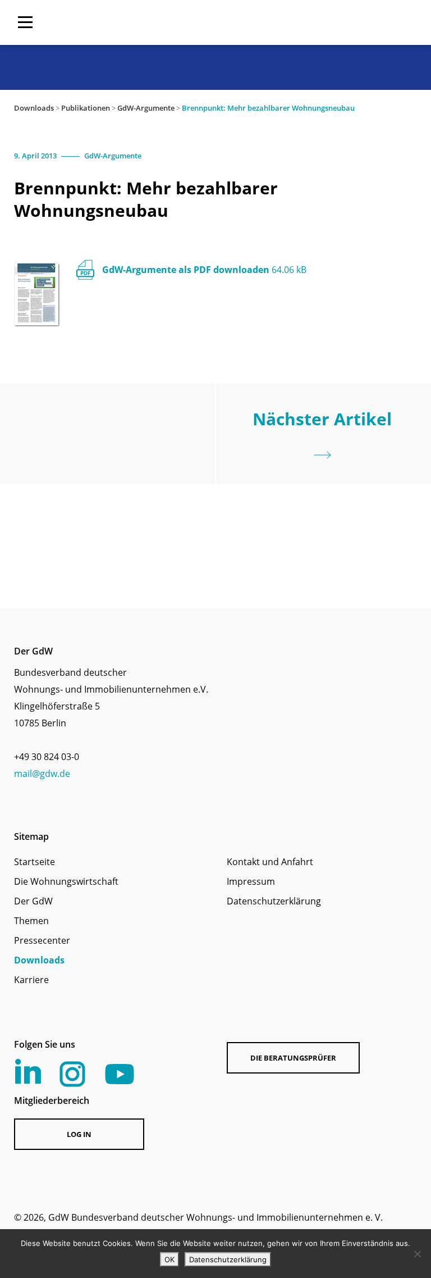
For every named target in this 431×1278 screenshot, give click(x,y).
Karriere (31, 980)
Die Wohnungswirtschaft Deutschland (345, 22)
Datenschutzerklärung (274, 901)
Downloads (34, 108)
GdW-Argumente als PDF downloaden (204, 269)
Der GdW (33, 901)
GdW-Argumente (146, 108)
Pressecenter (42, 940)
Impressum (251, 881)
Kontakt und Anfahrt (270, 862)
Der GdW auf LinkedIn (28, 1071)
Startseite (34, 862)
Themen (31, 921)
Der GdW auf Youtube (119, 1074)
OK (169, 1259)
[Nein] (417, 1253)
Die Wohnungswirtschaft (66, 881)
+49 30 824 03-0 (46, 757)
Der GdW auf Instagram (72, 1074)
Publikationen (85, 108)
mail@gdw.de (42, 773)
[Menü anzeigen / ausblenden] (25, 22)
